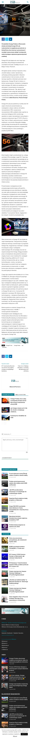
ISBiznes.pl (4, 647)
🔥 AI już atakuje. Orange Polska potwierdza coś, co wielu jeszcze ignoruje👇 (17, 677)
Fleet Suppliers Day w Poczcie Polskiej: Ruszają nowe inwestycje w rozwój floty (18, 598)
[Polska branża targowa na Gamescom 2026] (5, 527)
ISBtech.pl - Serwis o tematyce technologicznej (14, 622)
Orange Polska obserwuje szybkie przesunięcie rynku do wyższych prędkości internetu (18, 660)
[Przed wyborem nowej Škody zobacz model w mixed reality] (5, 476)
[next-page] (5, 423)
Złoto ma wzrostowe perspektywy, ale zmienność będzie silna (18, 539)
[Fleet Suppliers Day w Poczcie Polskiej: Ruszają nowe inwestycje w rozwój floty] (5, 599)
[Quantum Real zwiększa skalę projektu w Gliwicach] (5, 500)
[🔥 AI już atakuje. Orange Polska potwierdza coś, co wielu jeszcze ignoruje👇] (5, 677)
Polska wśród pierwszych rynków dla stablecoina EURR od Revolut (18, 483)
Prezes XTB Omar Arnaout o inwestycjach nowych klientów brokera (18, 668)
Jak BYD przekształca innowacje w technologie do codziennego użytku (17, 491)
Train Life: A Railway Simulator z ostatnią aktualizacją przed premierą (23, 368)
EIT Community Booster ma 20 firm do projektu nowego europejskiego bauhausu (8, 368)
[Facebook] (3, 39)
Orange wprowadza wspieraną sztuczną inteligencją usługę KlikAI (18, 685)
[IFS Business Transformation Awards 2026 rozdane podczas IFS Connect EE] (5, 565)
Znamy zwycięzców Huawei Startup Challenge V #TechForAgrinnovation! (17, 573)
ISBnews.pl (4, 641)
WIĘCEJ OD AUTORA (20, 394)
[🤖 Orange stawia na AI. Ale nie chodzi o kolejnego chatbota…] (6, 410)
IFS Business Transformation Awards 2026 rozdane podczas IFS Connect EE (18, 564)
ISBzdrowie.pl (5, 645)
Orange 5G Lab (9, 345)
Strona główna (4, 5)
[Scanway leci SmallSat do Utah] (6, 417)
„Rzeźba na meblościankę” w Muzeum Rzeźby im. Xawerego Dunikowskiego (18, 581)
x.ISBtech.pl (5, 649)
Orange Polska (17, 345)
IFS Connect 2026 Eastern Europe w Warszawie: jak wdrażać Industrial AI (17, 556)
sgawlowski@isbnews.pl (8, 635)
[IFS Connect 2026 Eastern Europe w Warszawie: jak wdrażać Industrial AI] (5, 557)
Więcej (15, 736)
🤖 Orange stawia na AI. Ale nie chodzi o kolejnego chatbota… (18, 410)
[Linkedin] (10, 39)
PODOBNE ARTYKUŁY (8, 394)
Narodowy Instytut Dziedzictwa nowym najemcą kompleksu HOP (18, 518)
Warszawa (4, 347)
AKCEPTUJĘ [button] (24, 734)
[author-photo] (15, 384)
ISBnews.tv (4, 643)
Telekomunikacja (12, 5)
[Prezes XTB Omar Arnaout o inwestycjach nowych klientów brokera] (5, 669)
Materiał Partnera (15, 387)
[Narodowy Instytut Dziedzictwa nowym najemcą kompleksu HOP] (5, 518)
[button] (2, 2)
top (22, 345)
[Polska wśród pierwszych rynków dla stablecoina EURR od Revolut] (5, 484)
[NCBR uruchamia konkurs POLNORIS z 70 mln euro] (5, 549)
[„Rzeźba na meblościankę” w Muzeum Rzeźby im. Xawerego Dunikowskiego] (5, 582)
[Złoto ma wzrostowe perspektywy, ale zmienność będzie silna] (5, 540)
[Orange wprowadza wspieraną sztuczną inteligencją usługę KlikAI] (5, 686)
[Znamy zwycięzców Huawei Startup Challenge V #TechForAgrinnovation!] (5, 573)
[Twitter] (6, 39)
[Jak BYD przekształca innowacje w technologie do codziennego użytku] (5, 492)
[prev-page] (3, 423)
